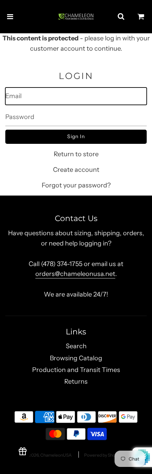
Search (76, 346)
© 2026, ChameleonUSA (48, 455)
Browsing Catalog (76, 358)
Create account (76, 170)
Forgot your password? (76, 185)
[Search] (121, 17)
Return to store (76, 154)
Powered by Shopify (103, 455)
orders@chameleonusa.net (75, 274)
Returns (76, 381)
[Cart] (141, 17)
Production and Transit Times (76, 370)
